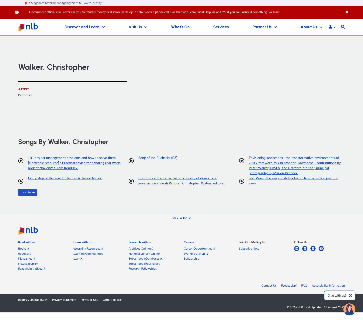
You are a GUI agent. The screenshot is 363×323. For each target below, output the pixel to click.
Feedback (287, 285)
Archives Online (139, 248)
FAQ (304, 285)
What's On (180, 27)
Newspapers (26, 263)
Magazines (25, 258)
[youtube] (323, 251)
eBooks (23, 253)
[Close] (353, 10)
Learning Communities (88, 253)
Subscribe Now (249, 248)
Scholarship (191, 258)
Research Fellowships (143, 268)
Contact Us (269, 285)
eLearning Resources (87, 248)
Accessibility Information (328, 285)
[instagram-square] (314, 251)
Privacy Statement (64, 300)
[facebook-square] (306, 251)
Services (221, 27)
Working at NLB (195, 253)
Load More (28, 192)
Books (22, 248)
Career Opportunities (198, 248)
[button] (332, 27)
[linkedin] (298, 251)
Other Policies (112, 300)
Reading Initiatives (30, 268)
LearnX (77, 258)
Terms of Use (89, 300)
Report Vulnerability (31, 300)
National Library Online (144, 253)
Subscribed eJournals (143, 263)
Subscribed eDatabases (144, 258)
